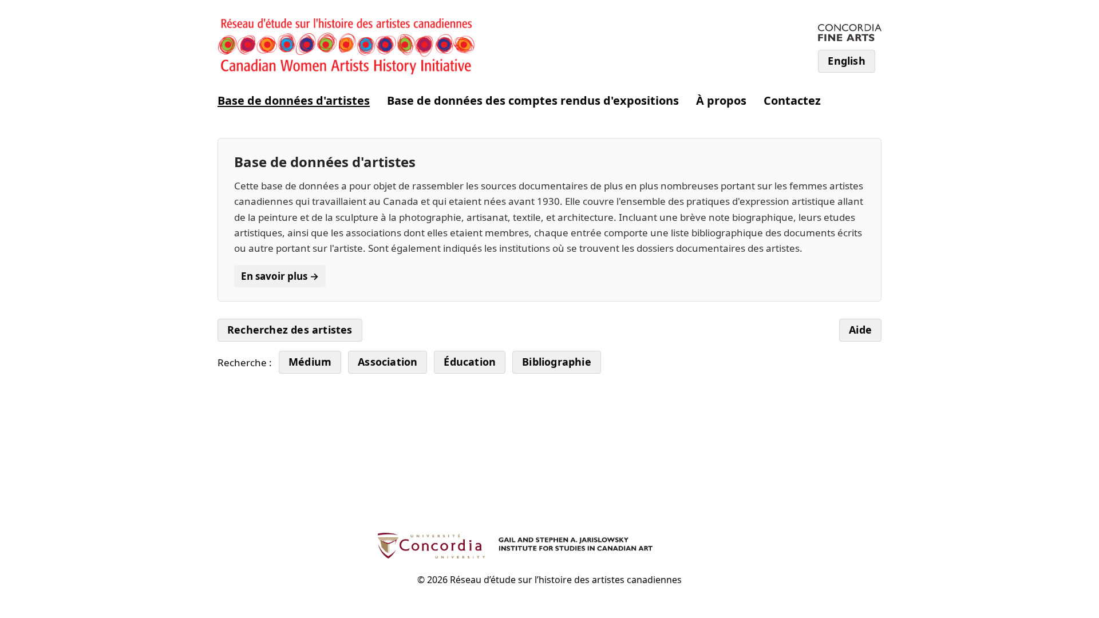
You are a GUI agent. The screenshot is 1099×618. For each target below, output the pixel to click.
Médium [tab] (309, 362)
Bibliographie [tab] (556, 362)
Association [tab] (387, 362)
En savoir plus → (280, 276)
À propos (721, 100)
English (846, 61)
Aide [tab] (860, 329)
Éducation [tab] (470, 362)
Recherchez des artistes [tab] (290, 329)
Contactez (792, 100)
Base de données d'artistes (294, 100)
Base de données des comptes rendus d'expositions (533, 100)
